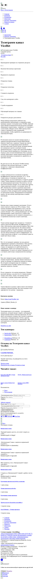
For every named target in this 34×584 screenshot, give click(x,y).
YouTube (17, 416)
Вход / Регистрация (7, 10)
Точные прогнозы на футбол (8, 488)
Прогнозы (7, 19)
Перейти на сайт (6, 325)
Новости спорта (9, 22)
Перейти (9, 571)
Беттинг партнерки (10, 20)
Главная (6, 14)
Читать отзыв (5, 363)
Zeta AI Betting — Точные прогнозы (10, 509)
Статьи (6, 23)
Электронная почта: (7, 395)
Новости (7, 524)
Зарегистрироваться (7, 410)
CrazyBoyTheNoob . (7, 352)
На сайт (3, 56)
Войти (3, 399)
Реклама (6, 529)
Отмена (3, 571)
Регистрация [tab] (8, 392)
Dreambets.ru (8, 338)
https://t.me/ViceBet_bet (12, 299)
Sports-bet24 (8, 335)
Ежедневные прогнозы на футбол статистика (13, 481)
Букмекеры (7, 17)
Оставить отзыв (6, 55)
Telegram (9, 416)
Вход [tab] (5, 390)
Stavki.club (7, 333)
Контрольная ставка (6, 428)
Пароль (3, 397)
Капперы (7, 15)
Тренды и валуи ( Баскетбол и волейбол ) (11, 502)
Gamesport (7, 339)
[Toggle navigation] (1, 7)
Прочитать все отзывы (8, 365)
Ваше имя (4, 404)
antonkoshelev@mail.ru (7, 545)
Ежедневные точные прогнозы (9, 495)
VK (3, 416)
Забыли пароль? (6, 402)
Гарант (6, 527)
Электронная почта (7, 406)
